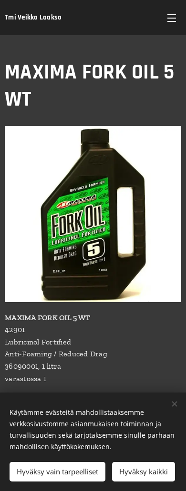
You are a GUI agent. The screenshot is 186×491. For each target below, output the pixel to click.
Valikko (171, 17)
